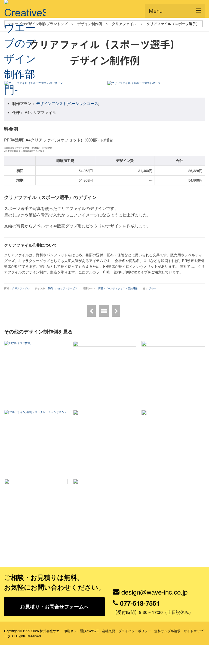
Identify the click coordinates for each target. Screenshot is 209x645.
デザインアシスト (51, 103)
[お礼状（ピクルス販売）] (104, 373)
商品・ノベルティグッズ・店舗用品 (117, 288)
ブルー (152, 288)
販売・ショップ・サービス (62, 288)
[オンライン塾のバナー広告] (173, 373)
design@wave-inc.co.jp (154, 591)
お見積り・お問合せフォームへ (54, 606)
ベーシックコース (83, 103)
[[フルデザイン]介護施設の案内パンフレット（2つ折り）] (104, 510)
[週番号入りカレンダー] (116, 311)
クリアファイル (20, 288)
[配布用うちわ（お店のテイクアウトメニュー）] (35, 510)
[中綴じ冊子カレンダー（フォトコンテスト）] (173, 441)
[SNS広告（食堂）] (104, 441)
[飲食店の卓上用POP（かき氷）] (91, 311)
